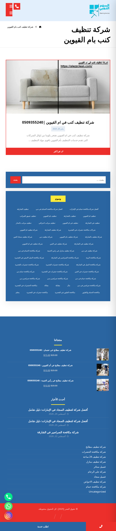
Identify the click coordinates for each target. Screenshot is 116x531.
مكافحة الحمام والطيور (91, 292)
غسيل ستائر (100, 466)
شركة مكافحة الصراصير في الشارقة (65, 257)
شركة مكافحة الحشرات (94, 451)
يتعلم (17, 292)
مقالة (46, 285)
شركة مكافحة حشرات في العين (87, 271)
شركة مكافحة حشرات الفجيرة (57, 264)
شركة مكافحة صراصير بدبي (57, 278)
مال (68, 285)
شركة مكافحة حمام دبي (25, 271)
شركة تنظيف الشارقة (53, 230)
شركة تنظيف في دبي (89, 250)
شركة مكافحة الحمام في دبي (29, 250)
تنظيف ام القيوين (89, 216)
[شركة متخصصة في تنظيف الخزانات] (99, 10)
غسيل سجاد (100, 476)
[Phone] (8, 497)
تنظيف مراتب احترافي (47, 223)
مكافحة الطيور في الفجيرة (65, 292)
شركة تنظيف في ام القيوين (32, 243)
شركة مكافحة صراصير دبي (30, 278)
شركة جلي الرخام (97, 471)
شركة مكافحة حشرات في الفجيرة (55, 271)
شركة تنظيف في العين (58, 243)
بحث (15, 179)
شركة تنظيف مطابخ (96, 446)
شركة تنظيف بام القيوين (69, 237)
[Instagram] (8, 516)
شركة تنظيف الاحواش (95, 481)
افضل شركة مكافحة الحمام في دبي (49, 209)
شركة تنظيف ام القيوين (28, 230)
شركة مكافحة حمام (96, 486)
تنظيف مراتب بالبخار (23, 223)
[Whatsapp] (8, 506)
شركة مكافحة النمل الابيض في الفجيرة (29, 257)
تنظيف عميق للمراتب (28, 216)
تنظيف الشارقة (23, 209)
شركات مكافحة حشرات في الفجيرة (81, 230)
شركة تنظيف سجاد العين (22, 237)
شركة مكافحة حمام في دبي (85, 278)
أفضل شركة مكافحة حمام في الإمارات (84, 209)
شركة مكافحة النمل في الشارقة (88, 264)
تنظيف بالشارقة (70, 216)
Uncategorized (97, 491)
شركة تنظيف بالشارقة (93, 237)
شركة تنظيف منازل (96, 461)
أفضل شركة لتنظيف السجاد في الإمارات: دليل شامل (58, 409)
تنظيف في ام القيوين (70, 223)
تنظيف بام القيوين (49, 216)
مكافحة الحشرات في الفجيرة (26, 285)
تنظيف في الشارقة (92, 223)
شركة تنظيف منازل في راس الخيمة (60, 250)
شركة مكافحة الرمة (93, 257)
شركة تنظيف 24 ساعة (94, 456)
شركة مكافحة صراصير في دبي (88, 285)
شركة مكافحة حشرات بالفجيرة (27, 264)
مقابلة (58, 285)
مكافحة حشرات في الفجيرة (37, 292)
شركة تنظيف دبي (45, 237)
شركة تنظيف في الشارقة (83, 243)
